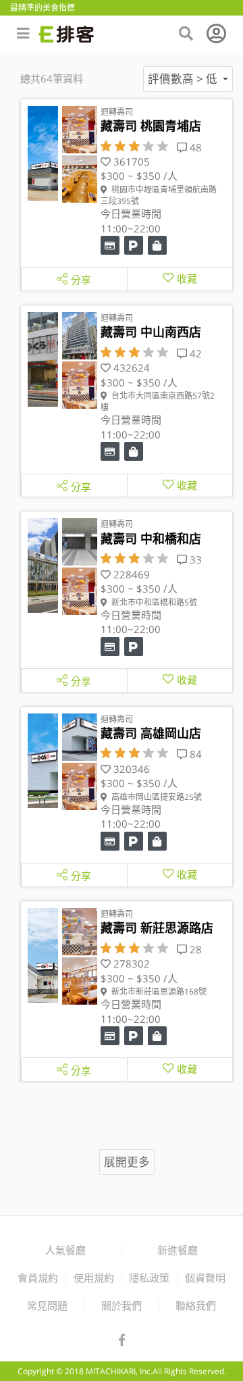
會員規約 (38, 1277)
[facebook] (122, 1340)
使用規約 (94, 1277)
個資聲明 (205, 1277)
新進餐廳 (177, 1250)
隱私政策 (149, 1277)
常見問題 (47, 1305)
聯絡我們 (196, 1305)
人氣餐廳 (65, 1250)
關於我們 (121, 1305)
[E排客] (66, 34)
